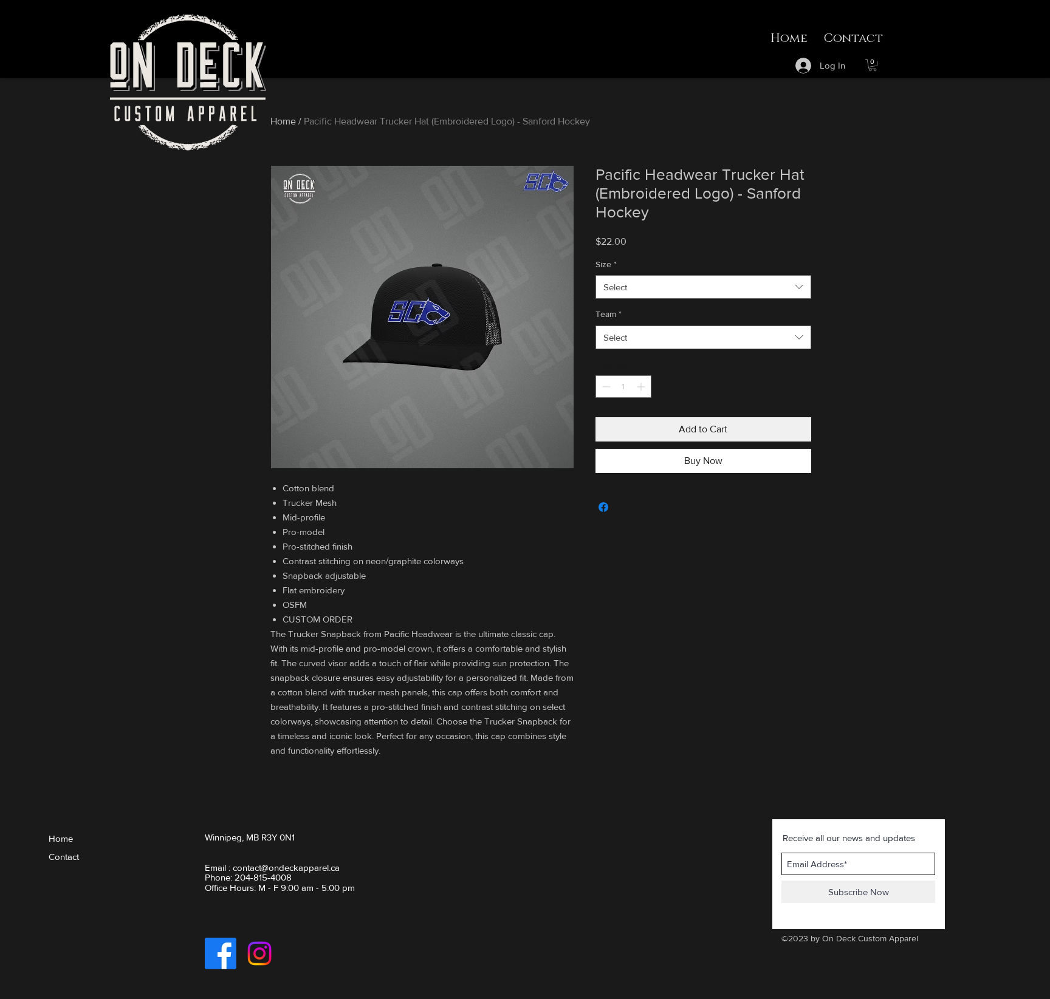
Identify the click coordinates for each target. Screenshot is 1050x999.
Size (606, 264)
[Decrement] (604, 386)
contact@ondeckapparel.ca (286, 867)
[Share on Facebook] (603, 507)
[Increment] (642, 386)
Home (283, 121)
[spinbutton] (623, 386)
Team (608, 314)
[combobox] (703, 287)
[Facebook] (220, 953)
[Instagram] (259, 953)
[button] (872, 65)
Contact (64, 856)
